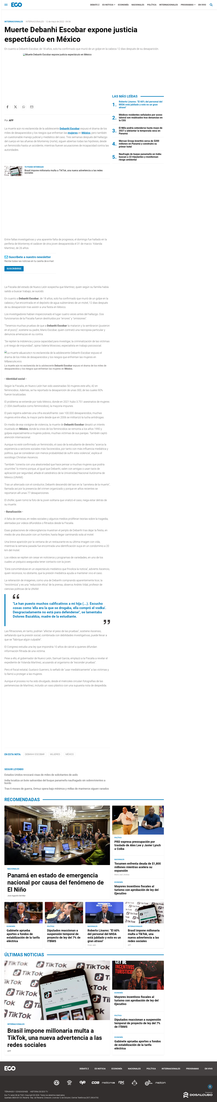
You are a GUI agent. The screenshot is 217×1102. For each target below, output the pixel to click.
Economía (123, 5)
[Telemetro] (56, 1085)
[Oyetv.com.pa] (82, 1085)
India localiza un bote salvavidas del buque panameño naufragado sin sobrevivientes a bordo (54, 782)
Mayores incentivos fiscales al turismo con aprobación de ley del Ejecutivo (136, 890)
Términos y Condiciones (16, 1091)
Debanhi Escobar (70, 128)
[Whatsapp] (23, 106)
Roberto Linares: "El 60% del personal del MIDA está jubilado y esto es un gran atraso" (140, 104)
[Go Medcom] (108, 1085)
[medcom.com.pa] (160, 1085)
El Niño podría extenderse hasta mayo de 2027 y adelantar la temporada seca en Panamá (140, 131)
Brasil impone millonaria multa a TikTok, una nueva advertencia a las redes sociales (64, 171)
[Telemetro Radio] (147, 1085)
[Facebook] (7, 106)
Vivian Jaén (92, 945)
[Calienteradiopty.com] (134, 1085)
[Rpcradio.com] (121, 1085)
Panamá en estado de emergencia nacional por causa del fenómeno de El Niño (55, 882)
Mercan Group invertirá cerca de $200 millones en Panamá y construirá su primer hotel (139, 144)
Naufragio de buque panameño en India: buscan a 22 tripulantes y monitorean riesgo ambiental (140, 157)
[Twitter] (15, 106)
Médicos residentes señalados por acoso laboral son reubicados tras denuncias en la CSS (141, 117)
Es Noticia (107, 5)
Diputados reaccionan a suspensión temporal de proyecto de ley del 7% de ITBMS (63, 936)
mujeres (73, 132)
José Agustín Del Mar (16, 896)
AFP (11, 120)
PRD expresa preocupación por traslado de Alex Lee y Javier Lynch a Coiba (137, 845)
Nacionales (138, 5)
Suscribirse (14, 268)
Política (151, 5)
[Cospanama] (95, 1085)
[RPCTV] (69, 1085)
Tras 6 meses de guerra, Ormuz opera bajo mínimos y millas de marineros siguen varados (56, 788)
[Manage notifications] (210, 1086)
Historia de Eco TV (39, 1091)
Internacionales (168, 5)
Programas (187, 5)
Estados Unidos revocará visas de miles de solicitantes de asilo (41, 774)
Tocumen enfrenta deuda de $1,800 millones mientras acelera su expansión (137, 867)
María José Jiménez (121, 875)
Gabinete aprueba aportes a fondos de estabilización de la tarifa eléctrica (23, 936)
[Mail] (31, 106)
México (86, 132)
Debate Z (94, 5)
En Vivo (202, 5)
